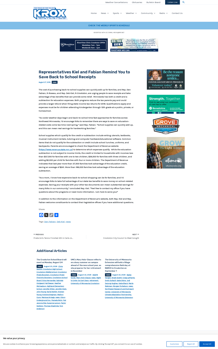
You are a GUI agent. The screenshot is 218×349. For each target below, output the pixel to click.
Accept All (207, 344)
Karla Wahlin (52, 292)
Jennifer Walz (60, 289)
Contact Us (177, 13)
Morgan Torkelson (120, 286)
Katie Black (123, 283)
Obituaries (137, 2)
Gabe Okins (121, 280)
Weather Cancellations (116, 2)
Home (94, 13)
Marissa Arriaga (48, 297)
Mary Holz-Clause (83, 278)
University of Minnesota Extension (119, 297)
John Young (41, 292)
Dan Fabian (50, 221)
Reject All (191, 344)
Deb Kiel (61, 221)
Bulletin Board (153, 2)
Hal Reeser (49, 283)
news (55, 82)
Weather (130, 13)
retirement (93, 280)
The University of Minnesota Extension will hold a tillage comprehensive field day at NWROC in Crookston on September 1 (118, 265)
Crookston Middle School (47, 272)
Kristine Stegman (49, 295)
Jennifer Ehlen (49, 289)
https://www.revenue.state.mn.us (55, 149)
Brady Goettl (117, 278)
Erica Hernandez (49, 280)
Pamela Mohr (56, 300)
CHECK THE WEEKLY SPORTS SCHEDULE (109, 25)
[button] (183, 2)
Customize (174, 344)
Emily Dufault (110, 280)
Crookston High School (52, 269)
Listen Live (172, 2)
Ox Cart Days (83, 280)
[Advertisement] (166, 209)
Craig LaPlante (129, 278)
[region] (109, 342)
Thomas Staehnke (51, 306)
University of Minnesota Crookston (85, 283)
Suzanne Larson (53, 303)
